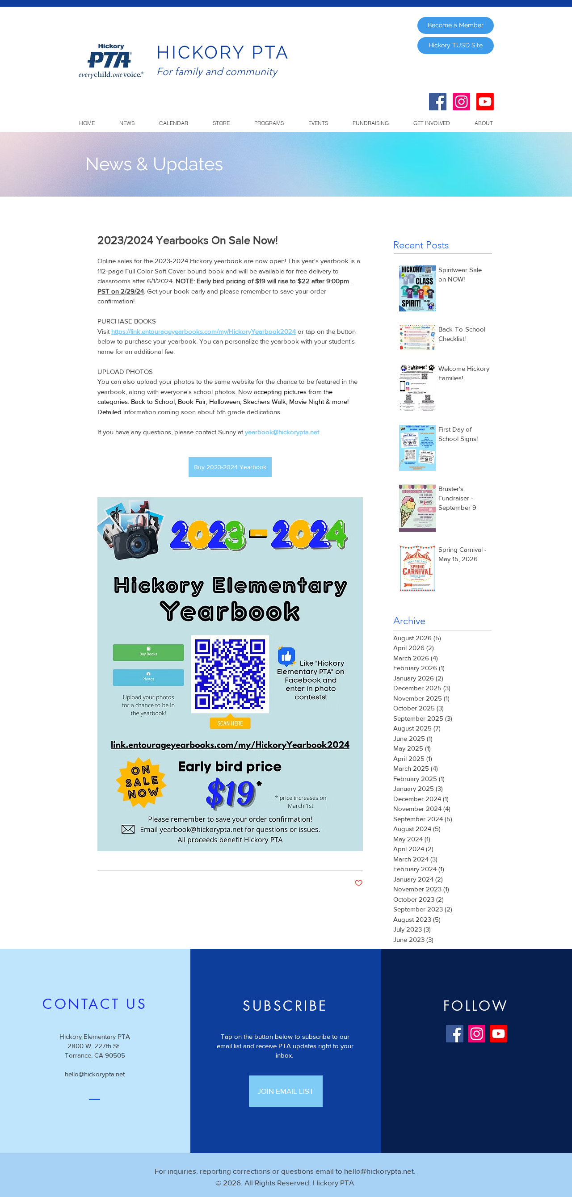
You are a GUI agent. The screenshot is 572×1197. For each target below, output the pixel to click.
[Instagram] (461, 101)
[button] (269, 123)
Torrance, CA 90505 (95, 1055)
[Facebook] (454, 1033)
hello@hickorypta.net (95, 1074)
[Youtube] (485, 101)
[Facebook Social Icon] (437, 101)
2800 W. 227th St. (94, 1046)
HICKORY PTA (223, 52)
